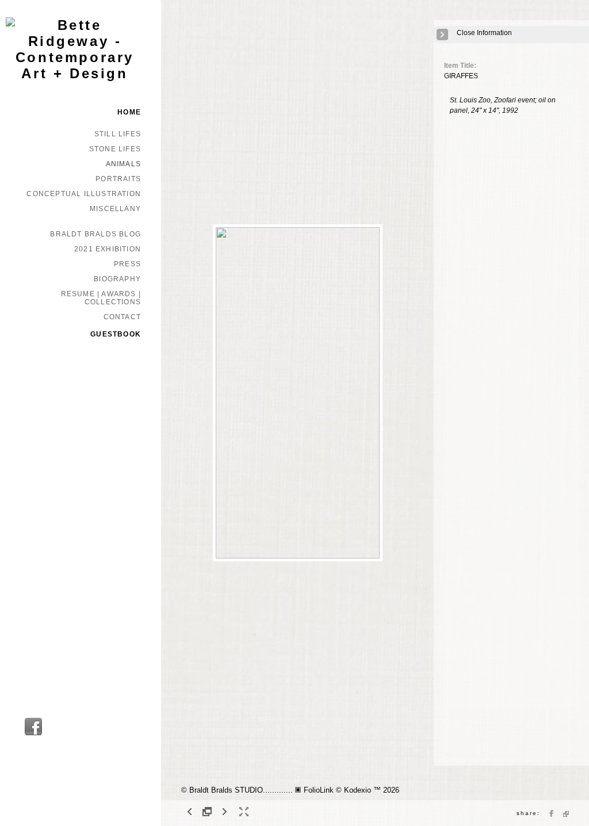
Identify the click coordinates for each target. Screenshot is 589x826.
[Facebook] (33, 734)
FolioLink (319, 790)
